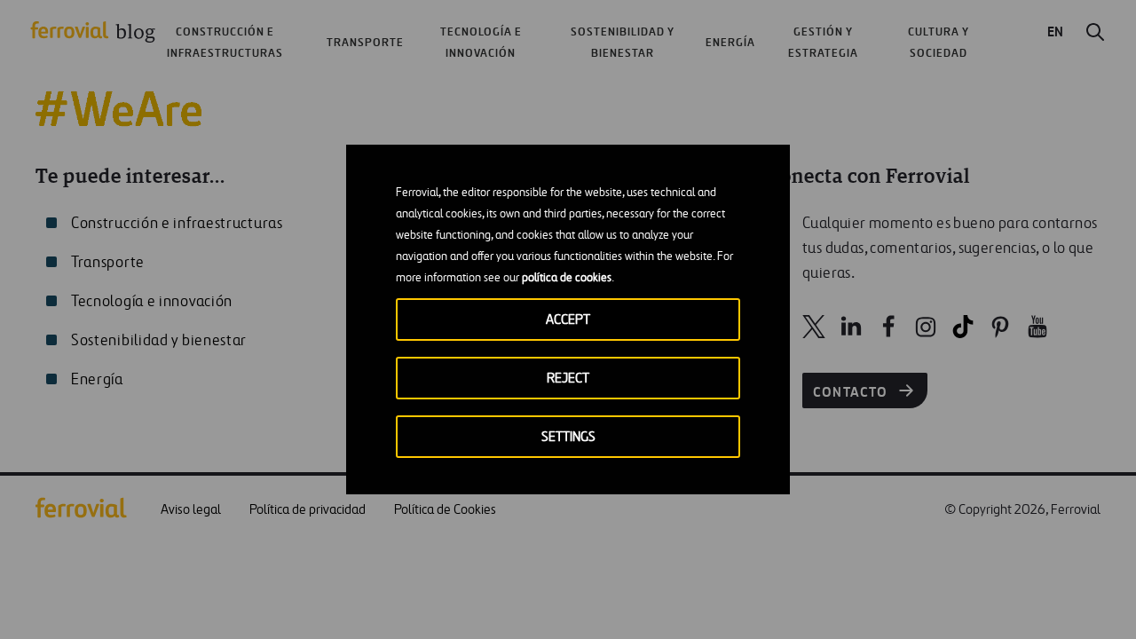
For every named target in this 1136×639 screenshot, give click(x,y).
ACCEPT (568, 319)
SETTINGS (568, 437)
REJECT (568, 378)
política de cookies (566, 278)
